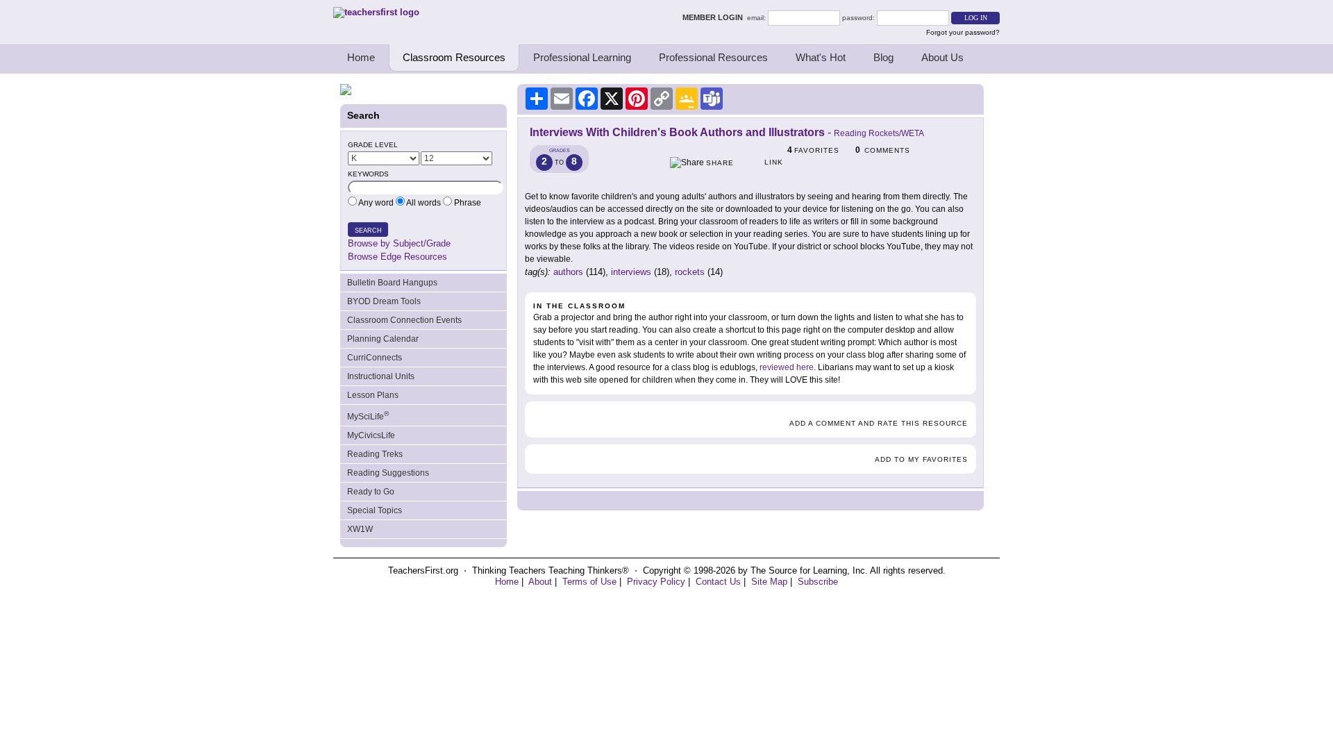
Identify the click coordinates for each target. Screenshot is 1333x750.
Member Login (714, 17)
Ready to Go (370, 492)
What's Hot (821, 57)
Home (361, 57)
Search (368, 230)
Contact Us (718, 581)
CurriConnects (374, 357)
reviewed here (787, 367)
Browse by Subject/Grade (399, 243)
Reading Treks (375, 454)
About (540, 581)
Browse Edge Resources (397, 256)
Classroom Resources (454, 57)
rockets (690, 272)
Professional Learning (582, 57)
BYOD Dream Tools (384, 301)
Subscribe (818, 581)
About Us (942, 57)
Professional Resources (713, 57)
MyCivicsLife (371, 435)
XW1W (360, 529)
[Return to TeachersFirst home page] (376, 12)
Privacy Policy (656, 581)
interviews (631, 272)
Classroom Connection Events (404, 320)
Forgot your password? (963, 32)
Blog (883, 57)
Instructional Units (380, 376)
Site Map (769, 581)
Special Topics (374, 510)
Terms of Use (589, 581)
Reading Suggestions (388, 473)
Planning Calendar (383, 339)
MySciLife (368, 416)
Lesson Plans (373, 395)
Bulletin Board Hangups (392, 283)
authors (568, 272)
